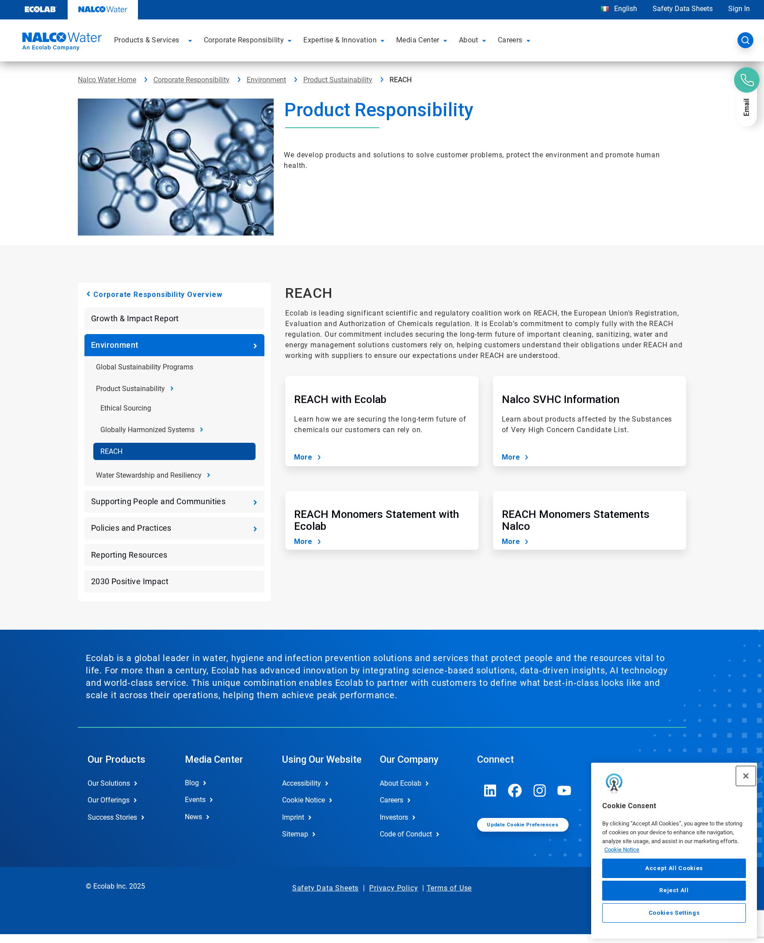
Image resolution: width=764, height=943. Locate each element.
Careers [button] (510, 40)
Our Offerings (109, 800)
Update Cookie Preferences (522, 825)
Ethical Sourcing (125, 408)
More (303, 457)
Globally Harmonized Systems (147, 430)
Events (195, 799)
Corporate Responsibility (191, 80)
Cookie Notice (621, 849)
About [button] (468, 40)
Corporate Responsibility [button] (244, 40)
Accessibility (301, 783)
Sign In (739, 8)
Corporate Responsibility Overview (157, 294)
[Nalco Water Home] (60, 43)
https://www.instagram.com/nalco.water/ (540, 790)
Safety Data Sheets (683, 8)
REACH (111, 451)
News (193, 817)
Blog (192, 783)
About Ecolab (400, 783)
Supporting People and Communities (158, 501)
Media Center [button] (417, 40)
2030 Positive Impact (129, 581)
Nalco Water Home (107, 80)
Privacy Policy (393, 888)
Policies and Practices (131, 527)
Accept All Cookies (674, 868)
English (624, 8)
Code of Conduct (406, 834)
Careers (391, 800)
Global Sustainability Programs (144, 367)
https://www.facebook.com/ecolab (515, 790)
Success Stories (112, 817)
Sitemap (295, 834)
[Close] (746, 776)
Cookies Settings (674, 912)
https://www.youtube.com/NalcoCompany (564, 790)
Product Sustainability (337, 80)
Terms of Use (449, 888)
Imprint (293, 817)
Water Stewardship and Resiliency (149, 475)
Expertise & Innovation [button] (340, 40)
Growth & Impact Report (135, 318)
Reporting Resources (129, 554)
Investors (394, 817)
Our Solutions (109, 783)
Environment (266, 80)
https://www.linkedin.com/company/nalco (490, 790)
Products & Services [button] (147, 40)
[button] (191, 40)
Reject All (674, 890)
